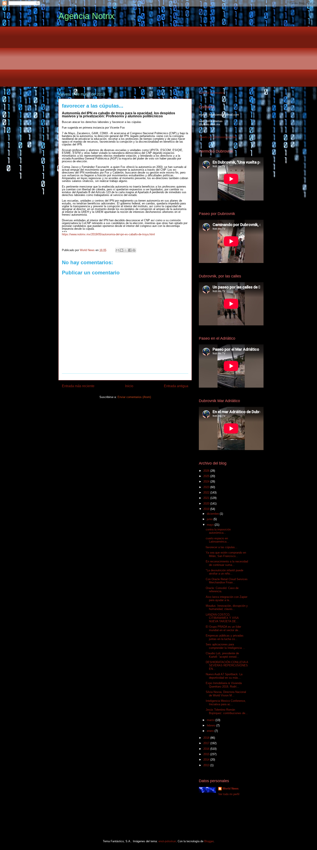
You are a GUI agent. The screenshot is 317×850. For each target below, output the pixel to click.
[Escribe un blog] (121, 250)
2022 (206, 492)
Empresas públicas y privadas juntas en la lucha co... (224, 637)
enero (211, 730)
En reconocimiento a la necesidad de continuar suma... (227, 563)
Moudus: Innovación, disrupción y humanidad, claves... (227, 607)
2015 (206, 754)
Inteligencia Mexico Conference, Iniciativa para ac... (226, 702)
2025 (206, 476)
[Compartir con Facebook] (130, 250)
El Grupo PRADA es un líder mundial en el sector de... (223, 628)
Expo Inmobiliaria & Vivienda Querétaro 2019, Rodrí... (224, 684)
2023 (206, 487)
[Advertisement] (158, 56)
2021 (206, 498)
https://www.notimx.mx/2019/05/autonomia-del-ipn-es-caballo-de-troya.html (108, 234)
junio (210, 519)
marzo (211, 720)
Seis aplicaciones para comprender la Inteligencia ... (225, 646)
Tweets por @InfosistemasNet (218, 137)
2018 (206, 737)
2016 (206, 748)
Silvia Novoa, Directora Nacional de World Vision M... (226, 693)
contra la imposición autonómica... (218, 531)
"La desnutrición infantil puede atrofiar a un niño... (224, 572)
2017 (206, 743)
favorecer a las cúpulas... (221, 547)
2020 (206, 503)
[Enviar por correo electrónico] (117, 250)
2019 (206, 509)
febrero (211, 725)
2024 (206, 481)
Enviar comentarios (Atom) (134, 397)
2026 (206, 470)
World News (231, 788)
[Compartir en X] (126, 250)
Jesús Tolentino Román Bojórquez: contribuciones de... (227, 711)
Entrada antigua (176, 386)
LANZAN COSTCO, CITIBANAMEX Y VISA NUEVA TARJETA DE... (222, 618)
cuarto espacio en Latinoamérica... (217, 540)
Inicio (129, 386)
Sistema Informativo (211, 92)
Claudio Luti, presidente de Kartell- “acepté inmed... (222, 655)
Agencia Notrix (86, 16)
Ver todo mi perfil (228, 794)
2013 (206, 765)
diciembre (213, 513)
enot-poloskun (167, 841)
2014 (206, 759)
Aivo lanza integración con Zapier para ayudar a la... (226, 598)
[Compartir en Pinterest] (134, 250)
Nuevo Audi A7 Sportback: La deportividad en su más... (224, 676)
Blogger (208, 841)
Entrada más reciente (78, 386)
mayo (211, 524)
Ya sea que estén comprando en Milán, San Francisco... (226, 554)
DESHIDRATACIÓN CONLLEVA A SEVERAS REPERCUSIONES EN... (227, 665)
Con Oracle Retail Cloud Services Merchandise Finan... (227, 581)
